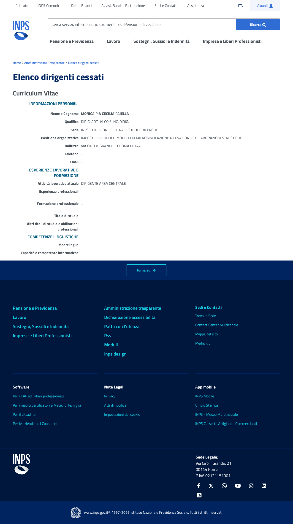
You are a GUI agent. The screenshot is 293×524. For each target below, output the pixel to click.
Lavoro (113, 41)
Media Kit (202, 343)
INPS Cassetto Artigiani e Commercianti (226, 423)
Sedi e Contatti (166, 5)
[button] (265, 5)
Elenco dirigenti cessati (83, 62)
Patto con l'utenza (121, 326)
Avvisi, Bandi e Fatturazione (123, 5)
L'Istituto (21, 5)
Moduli (111, 344)
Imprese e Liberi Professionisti (232, 41)
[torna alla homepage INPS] (21, 29)
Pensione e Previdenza (72, 41)
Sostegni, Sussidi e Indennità (161, 41)
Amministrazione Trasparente (44, 62)
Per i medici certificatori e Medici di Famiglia (47, 405)
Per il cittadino (24, 414)
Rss (107, 335)
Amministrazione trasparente (132, 308)
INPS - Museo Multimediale (216, 414)
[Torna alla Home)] (21, 464)
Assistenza (195, 5)
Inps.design (115, 353)
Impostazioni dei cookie (122, 414)
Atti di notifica (115, 405)
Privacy (110, 396)
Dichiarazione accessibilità (129, 317)
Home (17, 62)
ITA (243, 5)
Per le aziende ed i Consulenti (36, 423)
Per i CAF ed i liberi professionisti (38, 396)
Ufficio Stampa (206, 405)
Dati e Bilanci (81, 5)
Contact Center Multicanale (216, 325)
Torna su (144, 270)
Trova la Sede (205, 315)
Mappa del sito (206, 334)
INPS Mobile (204, 396)
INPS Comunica (50, 5)
